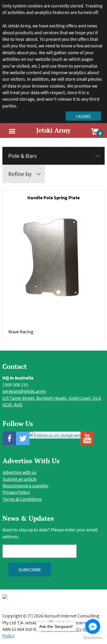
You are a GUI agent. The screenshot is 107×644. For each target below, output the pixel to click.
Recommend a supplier (26, 486)
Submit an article (20, 479)
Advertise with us (20, 472)
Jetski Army (53, 130)
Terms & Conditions (22, 499)
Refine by (20, 174)
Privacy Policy (16, 492)
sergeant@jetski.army (24, 391)
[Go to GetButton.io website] (92, 638)
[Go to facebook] (92, 626)
